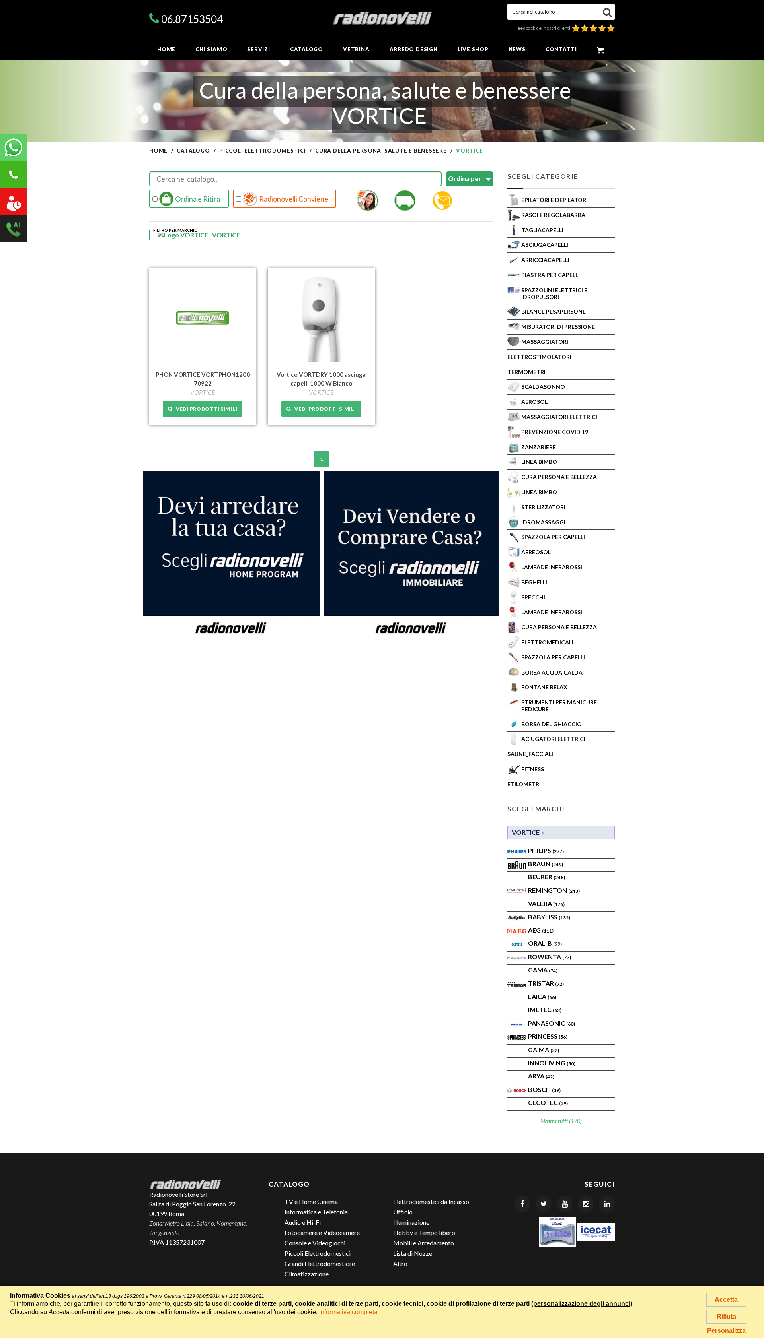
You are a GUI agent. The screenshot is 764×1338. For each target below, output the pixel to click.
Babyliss (549, 917)
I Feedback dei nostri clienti (542, 28)
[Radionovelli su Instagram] (586, 1204)
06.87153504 (192, 19)
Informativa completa (348, 1312)
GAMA (542, 969)
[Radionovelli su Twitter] (544, 1204)
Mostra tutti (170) (561, 1120)
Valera (546, 903)
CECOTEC (548, 1102)
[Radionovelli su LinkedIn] (607, 1204)
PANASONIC (551, 1023)
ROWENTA (549, 956)
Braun (545, 863)
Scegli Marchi (536, 809)
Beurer (546, 876)
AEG (541, 930)
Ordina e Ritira (197, 198)
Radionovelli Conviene (293, 198)
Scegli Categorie (542, 176)
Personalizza (726, 1330)
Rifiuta (726, 1316)
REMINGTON (554, 890)
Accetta (726, 1299)
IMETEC (544, 1009)
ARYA (541, 1076)
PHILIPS (546, 850)
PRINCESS (547, 1036)
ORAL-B (545, 943)
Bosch (544, 1089)
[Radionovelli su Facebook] (522, 1204)
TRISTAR (546, 983)
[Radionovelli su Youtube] (565, 1204)
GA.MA (543, 1049)
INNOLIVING (551, 1063)
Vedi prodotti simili (205, 409)
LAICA (542, 996)
